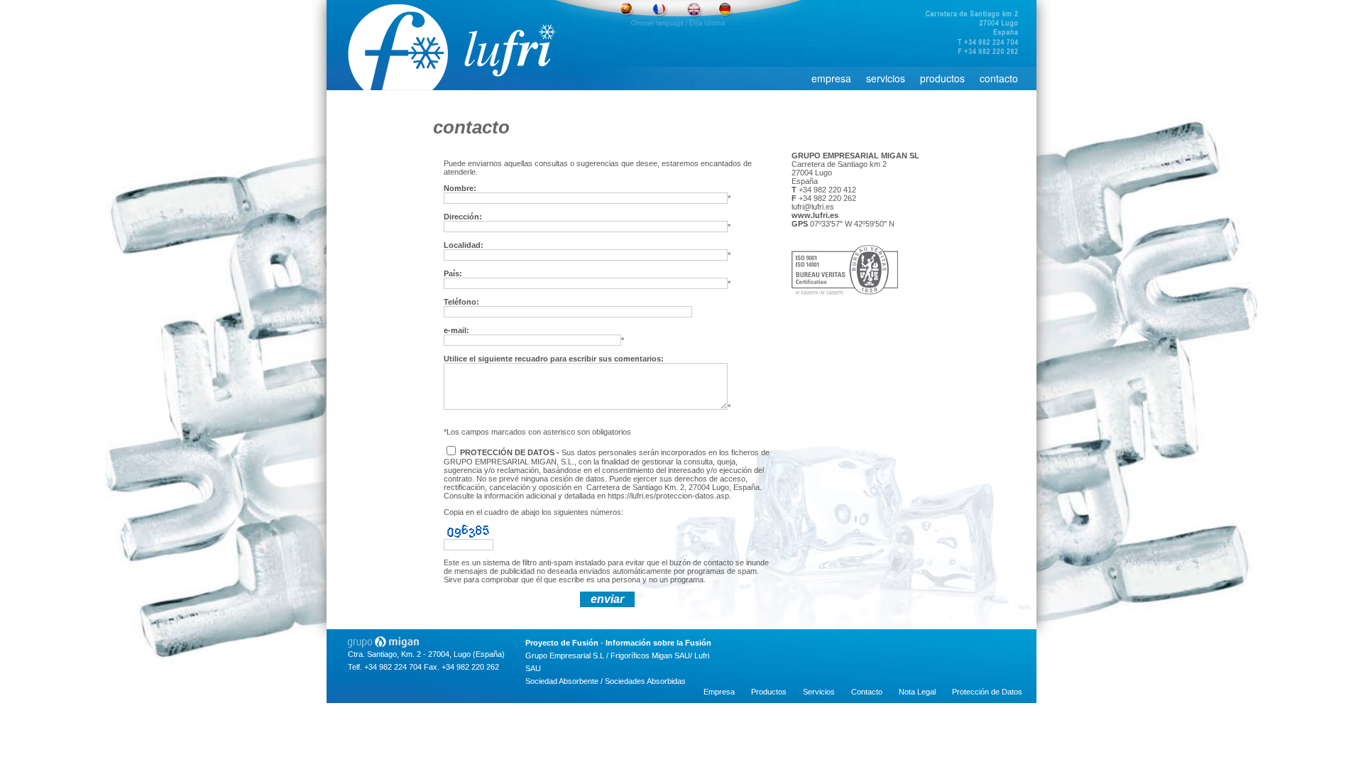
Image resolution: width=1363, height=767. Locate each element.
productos (942, 78)
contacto (999, 78)
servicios (885, 78)
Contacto (866, 691)
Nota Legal (917, 691)
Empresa (719, 691)
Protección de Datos (987, 691)
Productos (769, 691)
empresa (831, 78)
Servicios (819, 691)
